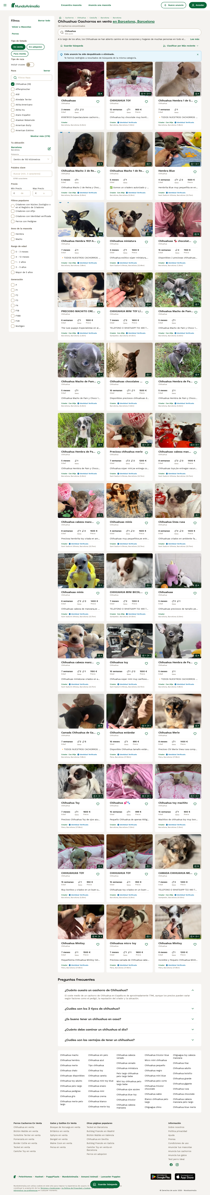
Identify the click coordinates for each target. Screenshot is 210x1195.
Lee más (194, 39)
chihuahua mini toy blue (100, 1081)
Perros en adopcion (97, 1154)
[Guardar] (98, 102)
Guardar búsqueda (73, 45)
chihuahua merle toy (99, 1106)
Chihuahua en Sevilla (97, 1139)
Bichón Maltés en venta (26, 1131)
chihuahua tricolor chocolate (154, 1087)
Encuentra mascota (71, 5)
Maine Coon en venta (61, 1143)
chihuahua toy (95, 1070)
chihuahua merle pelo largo (71, 1103)
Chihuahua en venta (24, 1127)
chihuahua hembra (69, 1060)
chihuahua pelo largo (71, 1086)
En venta (18, 47)
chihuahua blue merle (184, 1107)
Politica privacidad (177, 1131)
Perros (15, 33)
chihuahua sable (153, 1094)
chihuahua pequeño (155, 1065)
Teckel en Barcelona (97, 1127)
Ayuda (171, 1135)
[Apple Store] (185, 1176)
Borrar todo (44, 20)
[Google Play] (161, 1176)
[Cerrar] (197, 54)
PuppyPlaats (52, 1176)
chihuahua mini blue (155, 1075)
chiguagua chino (153, 1107)
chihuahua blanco (97, 1101)
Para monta (20, 53)
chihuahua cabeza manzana (126, 1106)
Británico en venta (59, 1131)
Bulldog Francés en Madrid (100, 1131)
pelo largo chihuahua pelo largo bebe (127, 1075)
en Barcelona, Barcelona (134, 21)
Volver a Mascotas (21, 27)
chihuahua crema (97, 1096)
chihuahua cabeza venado (126, 1056)
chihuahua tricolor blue (157, 1055)
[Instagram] (177, 1165)
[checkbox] (13, 84)
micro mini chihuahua (156, 1060)
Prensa (171, 1139)
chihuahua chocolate (184, 1094)
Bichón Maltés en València (100, 1135)
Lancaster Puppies (110, 1176)
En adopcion (35, 47)
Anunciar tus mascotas (180, 1147)
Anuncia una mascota (99, 5)
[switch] (30, 64)
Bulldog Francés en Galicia (100, 1143)
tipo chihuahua (96, 1065)
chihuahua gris (67, 1096)
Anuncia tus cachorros (179, 1151)
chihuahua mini (96, 1091)
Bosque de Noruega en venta (65, 1127)
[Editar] (49, 149)
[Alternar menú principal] (5, 5)
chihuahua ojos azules (128, 1089)
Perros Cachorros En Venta (28, 1123)
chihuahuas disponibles (72, 1075)
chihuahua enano (97, 1086)
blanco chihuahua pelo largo (156, 1100)
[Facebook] (171, 1165)
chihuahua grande (182, 1078)
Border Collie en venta (25, 1143)
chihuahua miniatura (127, 1068)
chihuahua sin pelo (98, 1055)
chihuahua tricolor (126, 1099)
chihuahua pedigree (70, 1091)
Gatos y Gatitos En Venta (63, 1123)
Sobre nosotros (176, 1127)
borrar (47, 70)
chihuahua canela (97, 1075)
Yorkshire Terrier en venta (27, 1135)
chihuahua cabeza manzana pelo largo (183, 1100)
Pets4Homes (25, 1176)
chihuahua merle (69, 1065)
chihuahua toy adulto (71, 1081)
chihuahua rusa (181, 1089)
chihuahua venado (126, 1063)
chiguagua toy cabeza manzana (184, 1056)
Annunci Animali (89, 1176)
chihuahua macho (69, 1055)
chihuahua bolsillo (182, 1073)
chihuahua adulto (182, 1068)
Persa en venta (58, 1147)
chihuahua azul (96, 1060)
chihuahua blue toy (127, 1094)
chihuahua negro (153, 1070)
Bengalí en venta (58, 1139)
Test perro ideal (176, 1159)
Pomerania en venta (24, 1139)
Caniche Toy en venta (25, 1151)
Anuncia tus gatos (177, 1155)
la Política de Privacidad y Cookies (76, 1188)
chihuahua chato (68, 1070)
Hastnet (39, 1176)
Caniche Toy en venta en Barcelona (99, 1148)
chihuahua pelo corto (156, 1081)
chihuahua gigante (182, 1083)
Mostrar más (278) (40, 136)
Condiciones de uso (178, 1143)
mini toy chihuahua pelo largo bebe (129, 1083)
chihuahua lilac (181, 1063)
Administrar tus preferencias (26, 1190)
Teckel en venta (22, 1147)
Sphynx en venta (58, 1135)
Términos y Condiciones (50, 1188)
